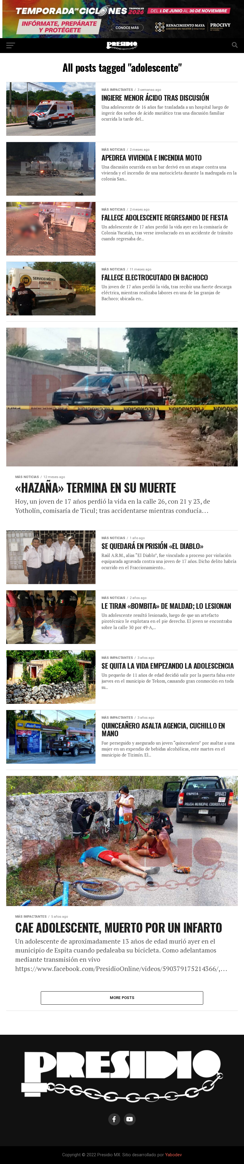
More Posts (122, 997)
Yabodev (173, 1154)
